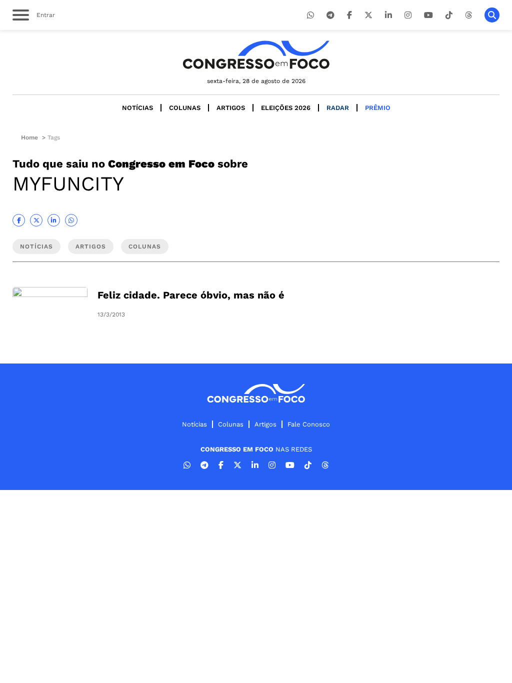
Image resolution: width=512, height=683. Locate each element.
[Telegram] (330, 15)
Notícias (137, 108)
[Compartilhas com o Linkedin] (54, 220)
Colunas (184, 108)
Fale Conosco (309, 424)
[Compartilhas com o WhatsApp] (71, 220)
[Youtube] (428, 15)
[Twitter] (368, 15)
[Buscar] (492, 15)
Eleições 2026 (285, 108)
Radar (337, 108)
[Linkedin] (388, 15)
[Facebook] (349, 15)
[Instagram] (408, 15)
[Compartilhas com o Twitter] (36, 220)
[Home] (256, 55)
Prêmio (377, 108)
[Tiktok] (449, 15)
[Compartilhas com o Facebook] (18, 220)
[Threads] (468, 15)
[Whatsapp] (310, 15)
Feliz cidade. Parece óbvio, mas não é (191, 295)
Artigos (230, 108)
